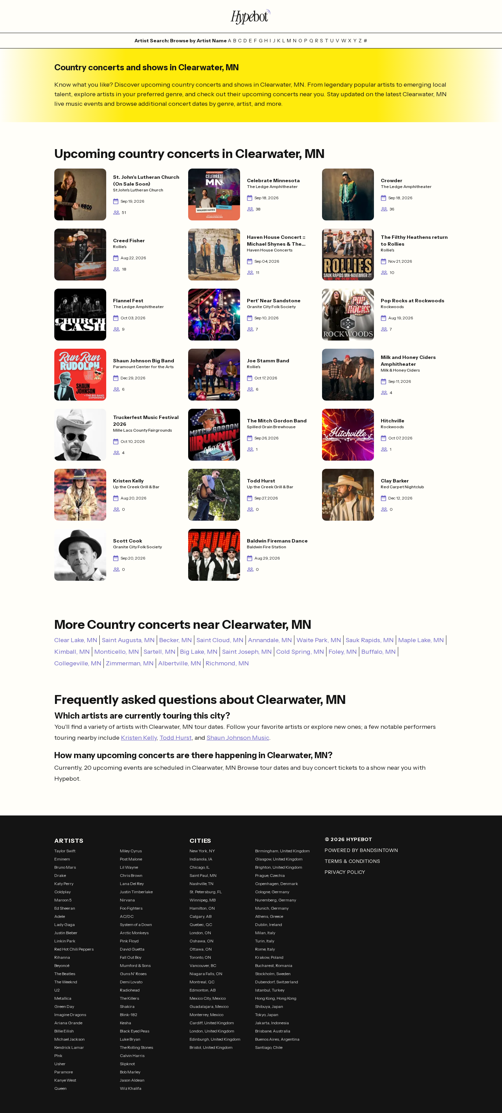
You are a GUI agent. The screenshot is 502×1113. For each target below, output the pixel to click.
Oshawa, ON (201, 940)
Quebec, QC (201, 924)
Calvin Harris (132, 1055)
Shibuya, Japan (269, 1006)
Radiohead (130, 990)
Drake (60, 875)
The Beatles (64, 973)
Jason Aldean (132, 1080)
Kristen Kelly (138, 737)
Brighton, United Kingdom (278, 867)
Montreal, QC (202, 981)
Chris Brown (131, 875)
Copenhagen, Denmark (276, 883)
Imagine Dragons (70, 1014)
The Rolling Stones (136, 1047)
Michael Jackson (69, 1039)
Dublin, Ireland (268, 924)
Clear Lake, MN (75, 640)
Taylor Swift (64, 850)
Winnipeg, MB (202, 899)
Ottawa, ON (201, 949)
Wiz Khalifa (130, 1088)
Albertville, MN (179, 663)
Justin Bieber (66, 932)
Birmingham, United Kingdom (282, 850)
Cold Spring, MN (300, 651)
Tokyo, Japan (266, 1014)
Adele (59, 916)
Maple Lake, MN (421, 640)
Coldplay (62, 891)
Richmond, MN (227, 663)
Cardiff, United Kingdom (212, 1022)
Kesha (125, 1022)
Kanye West (65, 1080)
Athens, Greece (269, 916)
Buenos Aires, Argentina (277, 1039)
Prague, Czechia (270, 875)
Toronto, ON (200, 957)
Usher (60, 1063)
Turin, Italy (264, 940)
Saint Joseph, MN (247, 651)
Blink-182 (128, 1014)
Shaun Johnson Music (238, 737)
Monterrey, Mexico (206, 1014)
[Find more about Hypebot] (251, 16)
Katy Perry (63, 883)
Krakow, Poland (269, 957)
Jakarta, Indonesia (272, 1022)
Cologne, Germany (272, 891)
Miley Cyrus (131, 850)
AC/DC (127, 916)
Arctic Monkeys (134, 932)
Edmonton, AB (202, 990)
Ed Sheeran (64, 908)
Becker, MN (175, 640)
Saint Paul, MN (203, 875)
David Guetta (132, 949)
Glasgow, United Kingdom (279, 859)
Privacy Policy (345, 872)
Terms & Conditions (352, 861)
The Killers (129, 998)
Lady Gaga (64, 924)
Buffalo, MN (378, 651)
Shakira (127, 1006)
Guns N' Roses (133, 973)
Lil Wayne (129, 867)
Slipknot (127, 1063)
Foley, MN (343, 651)
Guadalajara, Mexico (209, 1006)
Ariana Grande (68, 1022)
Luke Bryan (130, 1039)
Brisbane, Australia (272, 1031)
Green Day (64, 1006)
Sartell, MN (159, 651)
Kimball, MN (72, 651)
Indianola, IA (201, 859)
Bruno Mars (65, 867)
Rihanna (62, 957)
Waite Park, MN (318, 640)
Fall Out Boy (130, 957)
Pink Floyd (129, 940)
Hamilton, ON (202, 908)
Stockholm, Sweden (273, 973)
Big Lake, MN (199, 651)
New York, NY (202, 850)
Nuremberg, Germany (275, 899)
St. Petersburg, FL (206, 891)
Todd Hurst (175, 737)
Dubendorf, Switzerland (276, 981)
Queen (60, 1088)
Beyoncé (61, 965)
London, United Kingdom (212, 1031)
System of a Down (136, 924)
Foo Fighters (131, 908)
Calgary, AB (200, 916)
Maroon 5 (63, 899)
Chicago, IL (200, 867)
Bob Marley (130, 1071)
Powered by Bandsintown (361, 850)
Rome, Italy (265, 949)
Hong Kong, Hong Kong (275, 998)
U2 (57, 990)
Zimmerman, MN (130, 663)
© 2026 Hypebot (349, 839)
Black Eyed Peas (134, 1031)
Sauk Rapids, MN (370, 640)
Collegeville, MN (77, 663)
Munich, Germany (272, 908)
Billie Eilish (64, 1031)
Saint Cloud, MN (219, 640)
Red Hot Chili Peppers (74, 949)
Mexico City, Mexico (208, 998)
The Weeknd (65, 981)
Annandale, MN (270, 640)
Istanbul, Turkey (269, 990)
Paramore (63, 1071)
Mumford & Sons (135, 965)
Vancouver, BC (203, 965)
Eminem (62, 859)
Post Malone (131, 859)
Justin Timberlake (136, 891)
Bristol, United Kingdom (211, 1047)
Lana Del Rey (132, 883)
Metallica (62, 998)
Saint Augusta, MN (128, 640)
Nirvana (127, 899)
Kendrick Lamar (69, 1047)
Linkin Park (64, 940)
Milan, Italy (265, 932)
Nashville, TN (201, 883)
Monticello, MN (116, 651)
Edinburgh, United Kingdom (215, 1039)
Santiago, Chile (268, 1047)
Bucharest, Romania (273, 965)
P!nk (58, 1055)
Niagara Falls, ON (206, 973)
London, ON (200, 932)
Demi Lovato (131, 981)
